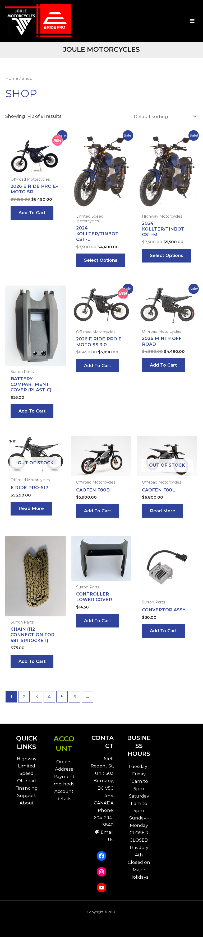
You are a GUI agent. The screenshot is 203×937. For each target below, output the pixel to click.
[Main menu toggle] (192, 20)
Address (64, 769)
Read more (31, 508)
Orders (64, 761)
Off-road (26, 780)
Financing (26, 788)
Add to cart (32, 212)
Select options (100, 260)
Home (11, 78)
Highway (26, 758)
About (27, 802)
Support (26, 795)
